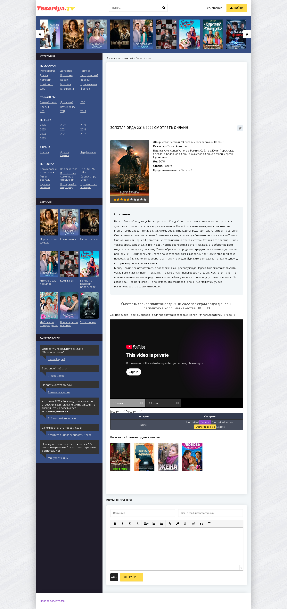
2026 (43, 125)
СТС (82, 102)
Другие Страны (64, 154)
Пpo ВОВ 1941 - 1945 (89, 170)
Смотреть (205, 422)
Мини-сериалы (45, 178)
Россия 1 (45, 106)
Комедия (45, 79)
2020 (63, 134)
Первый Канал (48, 102)
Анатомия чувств (59, 392)
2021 (63, 129)
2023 (43, 138)
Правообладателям (52, 600)
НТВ (42, 111)
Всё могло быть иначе (62, 418)
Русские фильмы (45, 186)
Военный (85, 79)
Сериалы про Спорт (88, 178)
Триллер (85, 70)
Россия (44, 152)
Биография (67, 88)
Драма (44, 75)
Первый (219, 142)
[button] (114, 523)
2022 (63, 125)
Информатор (56, 375)
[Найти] (164, 8)
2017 (83, 134)
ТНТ (82, 106)
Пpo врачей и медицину (68, 186)
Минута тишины (58, 457)
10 (144, 199)
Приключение (88, 84)
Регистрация (214, 7)
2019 (83, 125)
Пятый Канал (68, 106)
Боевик (64, 79)
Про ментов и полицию (88, 186)
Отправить (131, 577)
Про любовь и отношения (48, 170)
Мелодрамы (204, 142)
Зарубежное (88, 152)
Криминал (66, 75)
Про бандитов (68, 168)
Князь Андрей (56, 359)
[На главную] (55, 8)
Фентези (187, 142)
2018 (83, 129)
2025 (43, 129)
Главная (110, 58)
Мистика (65, 84)
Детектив (66, 70)
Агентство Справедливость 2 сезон (70, 434)
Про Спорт (46, 84)
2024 (43, 134)
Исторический (126, 58)
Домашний (66, 102)
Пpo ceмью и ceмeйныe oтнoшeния (68, 176)
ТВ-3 (83, 111)
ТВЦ (62, 111)
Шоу (42, 88)
